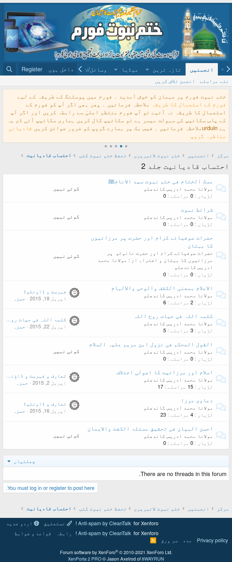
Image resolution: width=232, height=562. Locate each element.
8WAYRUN (153, 558)
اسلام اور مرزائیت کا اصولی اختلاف (164, 372)
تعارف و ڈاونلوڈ (44, 403)
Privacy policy (212, 540)
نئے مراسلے (214, 80)
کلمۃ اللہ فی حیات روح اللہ (173, 315)
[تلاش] (9, 69)
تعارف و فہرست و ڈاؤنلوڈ (34, 375)
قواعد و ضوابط (32, 533)
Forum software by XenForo (116, 552)
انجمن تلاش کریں (175, 80)
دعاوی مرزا (197, 400)
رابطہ (64, 533)
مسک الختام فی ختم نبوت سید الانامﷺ (160, 181)
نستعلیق (55, 523)
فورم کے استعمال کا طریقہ (188, 104)
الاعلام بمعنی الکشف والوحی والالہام (162, 287)
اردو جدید (20, 523)
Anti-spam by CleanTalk (104, 523)
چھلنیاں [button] (23, 460)
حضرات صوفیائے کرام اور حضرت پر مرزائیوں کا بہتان (152, 241)
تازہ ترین (166, 69)
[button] (147, 69)
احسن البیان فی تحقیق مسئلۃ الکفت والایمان (150, 428)
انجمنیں (202, 69)
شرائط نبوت (197, 209)
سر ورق (169, 540)
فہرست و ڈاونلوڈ (44, 291)
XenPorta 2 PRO (84, 558)
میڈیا (129, 69)
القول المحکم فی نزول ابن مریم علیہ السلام (151, 344)
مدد (187, 540)
